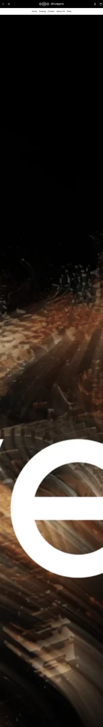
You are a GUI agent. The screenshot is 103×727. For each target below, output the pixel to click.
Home (34, 11)
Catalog (42, 11)
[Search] (9, 4)
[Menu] (3, 4)
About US (61, 11)
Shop (69, 11)
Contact (51, 11)
